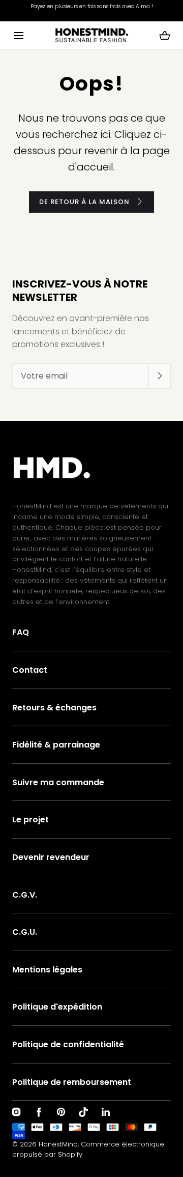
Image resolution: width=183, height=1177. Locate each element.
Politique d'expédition (57, 1007)
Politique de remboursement (71, 1082)
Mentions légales (47, 969)
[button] (18, 35)
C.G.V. (24, 895)
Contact (29, 670)
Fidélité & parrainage (56, 745)
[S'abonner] (159, 375)
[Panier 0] (165, 36)
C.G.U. (24, 932)
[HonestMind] (92, 35)
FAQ (20, 632)
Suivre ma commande (58, 782)
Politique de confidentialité (68, 1044)
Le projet (30, 819)
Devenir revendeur (50, 857)
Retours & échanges (54, 707)
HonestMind (58, 1144)
